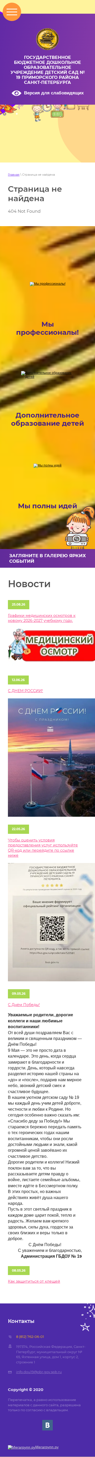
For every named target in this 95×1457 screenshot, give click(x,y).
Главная (14, 174)
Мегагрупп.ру (47, 1447)
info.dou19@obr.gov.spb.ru (39, 1372)
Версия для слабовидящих (54, 92)
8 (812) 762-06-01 (30, 1336)
